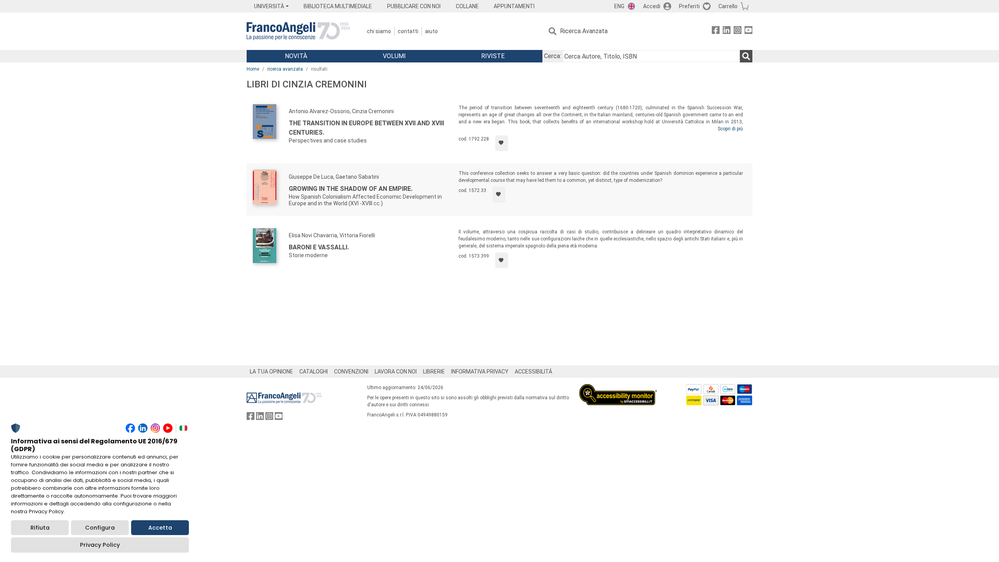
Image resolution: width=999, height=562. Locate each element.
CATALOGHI (313, 371)
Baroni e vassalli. (319, 247)
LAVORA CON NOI (396, 371)
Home (253, 69)
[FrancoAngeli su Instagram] (737, 31)
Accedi (651, 6)
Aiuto (431, 31)
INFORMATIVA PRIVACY (479, 371)
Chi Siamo (379, 31)
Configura (100, 528)
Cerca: (552, 56)
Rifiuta (40, 528)
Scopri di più (730, 129)
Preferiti (689, 6)
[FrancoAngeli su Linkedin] (727, 31)
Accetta (160, 528)
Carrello (728, 6)
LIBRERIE (434, 371)
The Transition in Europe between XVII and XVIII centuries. (366, 127)
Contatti (408, 31)
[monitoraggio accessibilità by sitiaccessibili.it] (618, 388)
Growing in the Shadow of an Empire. (350, 188)
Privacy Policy (100, 545)
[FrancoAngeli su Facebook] (716, 31)
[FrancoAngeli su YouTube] (748, 31)
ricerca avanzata (285, 69)
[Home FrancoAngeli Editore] (298, 31)
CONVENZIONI (351, 371)
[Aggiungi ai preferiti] (501, 143)
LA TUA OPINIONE (271, 371)
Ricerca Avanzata (584, 31)
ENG (619, 6)
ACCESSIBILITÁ (533, 371)
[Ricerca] (746, 56)
